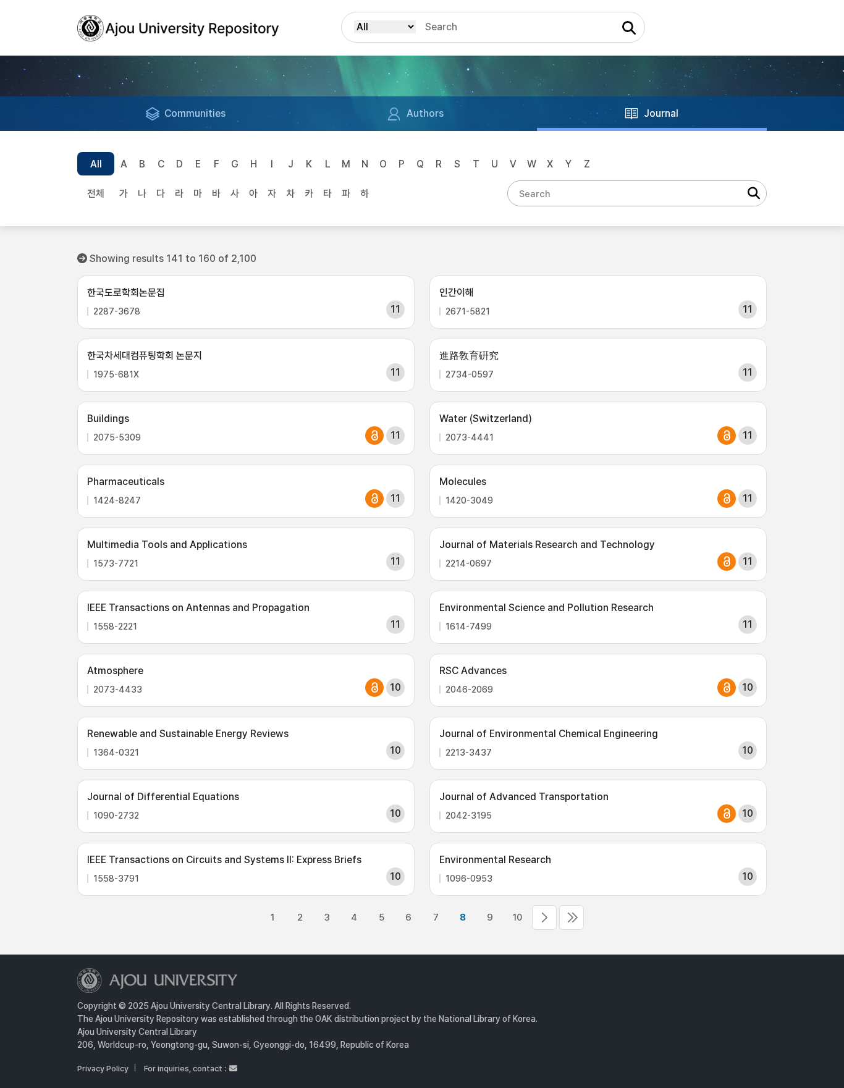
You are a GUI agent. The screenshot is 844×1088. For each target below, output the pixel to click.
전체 (95, 194)
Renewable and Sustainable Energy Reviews (188, 734)
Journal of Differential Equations (163, 797)
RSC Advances (473, 671)
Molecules (462, 481)
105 (571, 917)
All (96, 164)
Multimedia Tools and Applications (167, 544)
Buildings (108, 418)
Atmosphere (115, 671)
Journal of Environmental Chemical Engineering (548, 734)
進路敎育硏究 (469, 355)
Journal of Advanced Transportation (524, 797)
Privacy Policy (103, 1068)
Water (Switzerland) (485, 418)
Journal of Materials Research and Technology (547, 544)
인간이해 (456, 292)
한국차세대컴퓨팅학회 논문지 (144, 355)
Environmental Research (495, 860)
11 (544, 917)
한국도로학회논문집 (126, 292)
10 (517, 917)
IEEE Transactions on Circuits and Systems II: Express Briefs (224, 860)
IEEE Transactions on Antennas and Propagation (198, 608)
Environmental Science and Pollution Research (546, 608)
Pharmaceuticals (125, 481)
